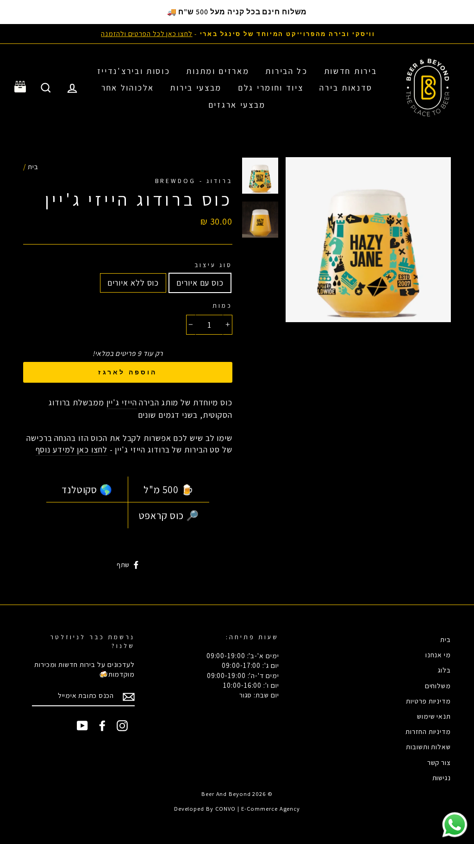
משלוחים (438, 685)
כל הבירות (286, 71)
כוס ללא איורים (133, 282)
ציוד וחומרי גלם (271, 87)
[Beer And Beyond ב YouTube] (82, 725)
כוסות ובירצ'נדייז (133, 71)
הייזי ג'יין (121, 402)
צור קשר (439, 762)
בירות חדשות (350, 71)
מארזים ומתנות (217, 71)
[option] (237, 33)
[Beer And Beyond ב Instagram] (122, 725)
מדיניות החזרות (428, 731)
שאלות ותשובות (428, 746)
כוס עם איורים (200, 282)
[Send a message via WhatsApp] (454, 824)
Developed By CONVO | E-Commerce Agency (237, 809)
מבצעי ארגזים (237, 104)
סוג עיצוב (213, 265)
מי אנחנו (438, 654)
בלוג (444, 669)
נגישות (441, 777)
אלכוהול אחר (127, 87)
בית (33, 166)
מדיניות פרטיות (428, 700)
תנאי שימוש (434, 716)
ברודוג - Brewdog (193, 181)
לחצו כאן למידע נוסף (71, 449)
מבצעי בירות (196, 87)
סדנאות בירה (346, 87)
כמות (222, 305)
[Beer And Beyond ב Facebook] (102, 725)
